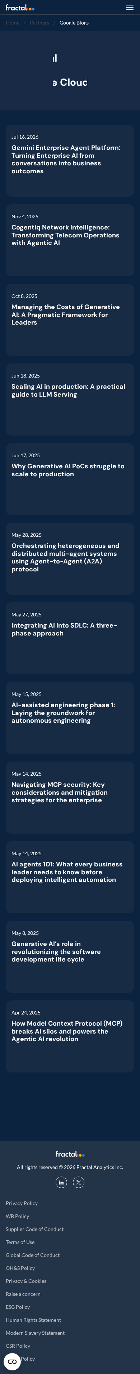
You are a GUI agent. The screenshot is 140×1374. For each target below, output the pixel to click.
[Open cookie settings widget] (12, 1361)
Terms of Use (20, 1242)
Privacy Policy (22, 1203)
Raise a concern (23, 1294)
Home (12, 22)
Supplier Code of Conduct (35, 1229)
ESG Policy (18, 1307)
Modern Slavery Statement (35, 1333)
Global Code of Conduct (33, 1255)
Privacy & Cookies (26, 1281)
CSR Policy (18, 1346)
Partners (39, 22)
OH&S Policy (20, 1268)
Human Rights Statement (33, 1320)
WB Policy (17, 1216)
